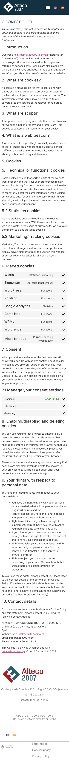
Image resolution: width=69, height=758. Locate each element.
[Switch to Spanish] (62, 7)
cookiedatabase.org (13, 651)
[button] (47, 7)
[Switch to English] (55, 7)
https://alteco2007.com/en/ (33, 54)
